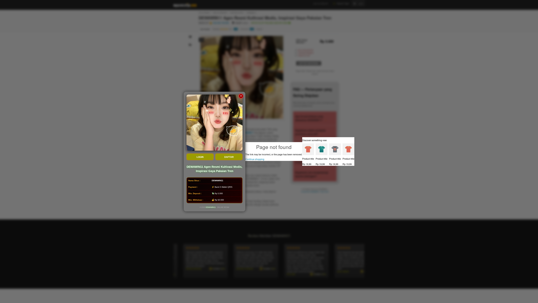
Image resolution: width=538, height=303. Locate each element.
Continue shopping (254, 159)
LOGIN (200, 157)
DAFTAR (229, 157)
